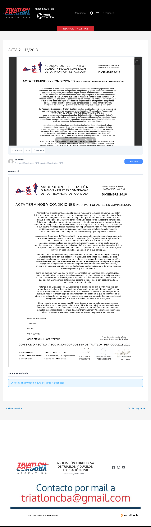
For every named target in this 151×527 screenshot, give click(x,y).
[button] (91, 13)
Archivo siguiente (138, 408)
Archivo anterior (12, 408)
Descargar (133, 161)
